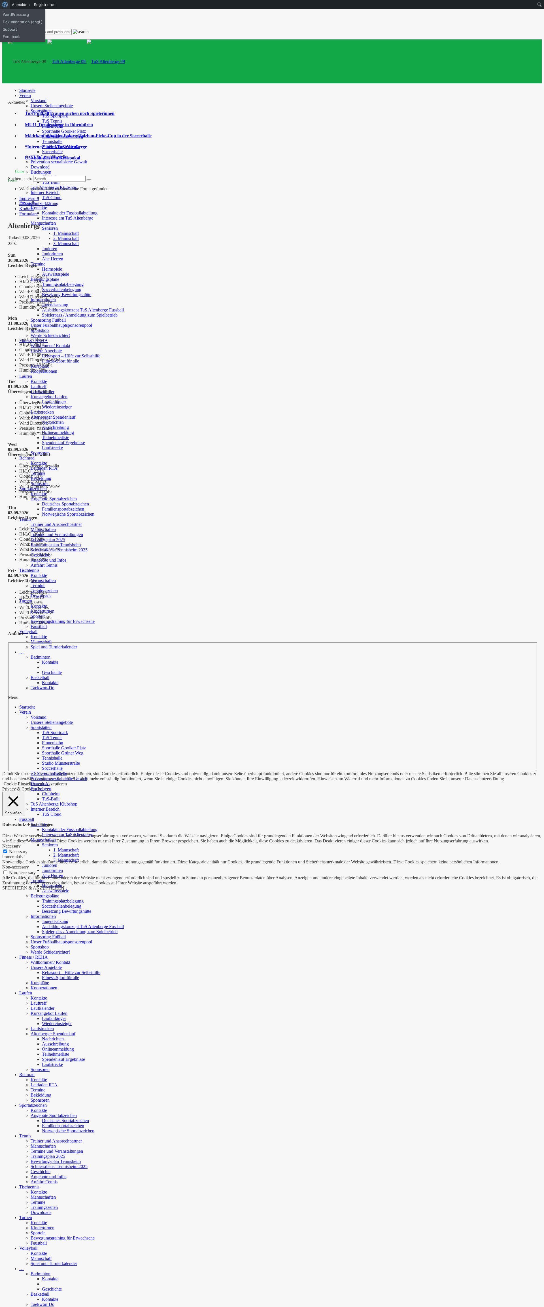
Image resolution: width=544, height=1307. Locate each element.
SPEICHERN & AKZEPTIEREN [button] (33, 888)
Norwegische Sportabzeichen (68, 514)
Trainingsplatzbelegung (63, 284)
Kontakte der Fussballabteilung (69, 212)
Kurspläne (40, 982)
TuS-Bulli (51, 182)
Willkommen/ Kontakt (50, 345)
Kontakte (39, 207)
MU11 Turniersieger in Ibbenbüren (59, 124)
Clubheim (51, 793)
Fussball (26, 819)
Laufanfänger (54, 1018)
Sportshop (40, 330)
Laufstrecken (42, 1028)
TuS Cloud (51, 197)
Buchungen (41, 172)
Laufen (25, 376)
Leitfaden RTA (44, 1084)
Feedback (11, 36)
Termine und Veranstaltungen (57, 534)
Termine (38, 264)
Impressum (29, 198)
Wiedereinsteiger (57, 406)
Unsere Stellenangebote (52, 105)
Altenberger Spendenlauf (53, 417)
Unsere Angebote (46, 350)
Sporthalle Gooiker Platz (64, 131)
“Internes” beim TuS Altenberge (56, 146)
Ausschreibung (55, 427)
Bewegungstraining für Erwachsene (63, 621)
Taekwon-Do (42, 1304)
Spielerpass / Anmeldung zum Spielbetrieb (80, 315)
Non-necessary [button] (15, 867)
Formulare (28, 213)
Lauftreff (38, 386)
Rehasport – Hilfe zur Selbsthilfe (71, 355)
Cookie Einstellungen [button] (23, 783)
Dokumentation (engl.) (22, 22)
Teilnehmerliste (55, 437)
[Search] (89, 180)
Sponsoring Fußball (48, 320)
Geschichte (40, 1171)
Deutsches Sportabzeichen (65, 503)
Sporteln (38, 1232)
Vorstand (38, 100)
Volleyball (28, 631)
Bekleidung (41, 1095)
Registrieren (45, 4)
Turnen (25, 1217)
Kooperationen (44, 987)
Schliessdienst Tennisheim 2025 (59, 1166)
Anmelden (21, 4)
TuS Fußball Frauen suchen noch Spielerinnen (69, 113)
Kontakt (26, 208)
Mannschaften (43, 223)
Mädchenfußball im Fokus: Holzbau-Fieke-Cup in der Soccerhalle (88, 135)
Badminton (40, 1273)
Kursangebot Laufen (49, 396)
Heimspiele (52, 269)
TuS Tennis (52, 121)
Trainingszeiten (44, 1207)
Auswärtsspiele (55, 274)
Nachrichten (53, 1038)
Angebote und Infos (48, 560)
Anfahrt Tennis (44, 565)
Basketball (40, 1294)
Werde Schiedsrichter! (50, 335)
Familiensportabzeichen (63, 509)
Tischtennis (29, 570)
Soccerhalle (52, 151)
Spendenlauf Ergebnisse (63, 442)
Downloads (41, 1212)
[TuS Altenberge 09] (86, 61)
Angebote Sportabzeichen (54, 498)
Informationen (43, 916)
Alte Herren (52, 258)
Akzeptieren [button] (56, 783)
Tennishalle (52, 141)
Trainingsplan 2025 (48, 539)
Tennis (25, 1135)
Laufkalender (42, 1008)
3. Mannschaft (66, 243)
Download (40, 167)
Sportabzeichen (33, 1105)
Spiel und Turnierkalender (54, 1263)
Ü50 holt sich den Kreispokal (52, 157)
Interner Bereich (45, 192)
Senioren (50, 228)
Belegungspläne (45, 279)
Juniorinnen (52, 253)
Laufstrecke (52, 447)
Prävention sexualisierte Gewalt (59, 161)
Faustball (39, 626)
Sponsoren (40, 1069)
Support (10, 29)
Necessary (18, 851)
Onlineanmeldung (58, 432)
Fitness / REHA (33, 957)
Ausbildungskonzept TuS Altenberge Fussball (83, 309)
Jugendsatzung (55, 304)
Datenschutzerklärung (38, 203)
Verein (25, 95)
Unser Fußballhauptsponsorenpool (61, 325)
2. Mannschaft (66, 238)
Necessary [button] (11, 846)
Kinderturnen (42, 1227)
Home (19, 171)
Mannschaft (41, 641)
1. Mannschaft (66, 233)
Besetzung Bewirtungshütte (66, 294)
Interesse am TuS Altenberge (67, 218)
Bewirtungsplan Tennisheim (56, 544)
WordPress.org (16, 14)
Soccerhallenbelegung (61, 289)
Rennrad (27, 458)
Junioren (49, 248)
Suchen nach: (20, 178)
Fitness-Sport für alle (60, 361)
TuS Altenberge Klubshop (54, 804)
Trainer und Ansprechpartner (56, 524)
